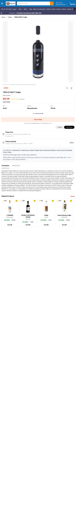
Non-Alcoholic (41, 9)
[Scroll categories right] (74, 9)
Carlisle (37, 150)
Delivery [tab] (60, 127)
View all (72, 196)
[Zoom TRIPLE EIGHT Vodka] (38, 51)
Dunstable (69, 150)
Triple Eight (6, 95)
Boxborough (47, 150)
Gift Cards (9, 9)
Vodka (10, 17)
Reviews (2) (16, 165)
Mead (35, 9)
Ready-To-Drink (51, 9)
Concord (63, 150)
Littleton (31, 150)
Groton (5, 152)
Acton (41, 150)
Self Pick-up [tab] (69, 127)
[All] (2, 3)
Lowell (58, 150)
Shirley (9, 152)
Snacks (69, 9)
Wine (25, 9)
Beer (20, 9)
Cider (30, 9)
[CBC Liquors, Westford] (10, 3)
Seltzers (58, 9)
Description (5, 165)
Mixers (64, 9)
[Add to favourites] (67, 88)
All (4, 9)
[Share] (71, 88)
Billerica (53, 150)
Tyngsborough (24, 150)
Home (3, 17)
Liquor (14, 9)
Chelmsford (16, 150)
